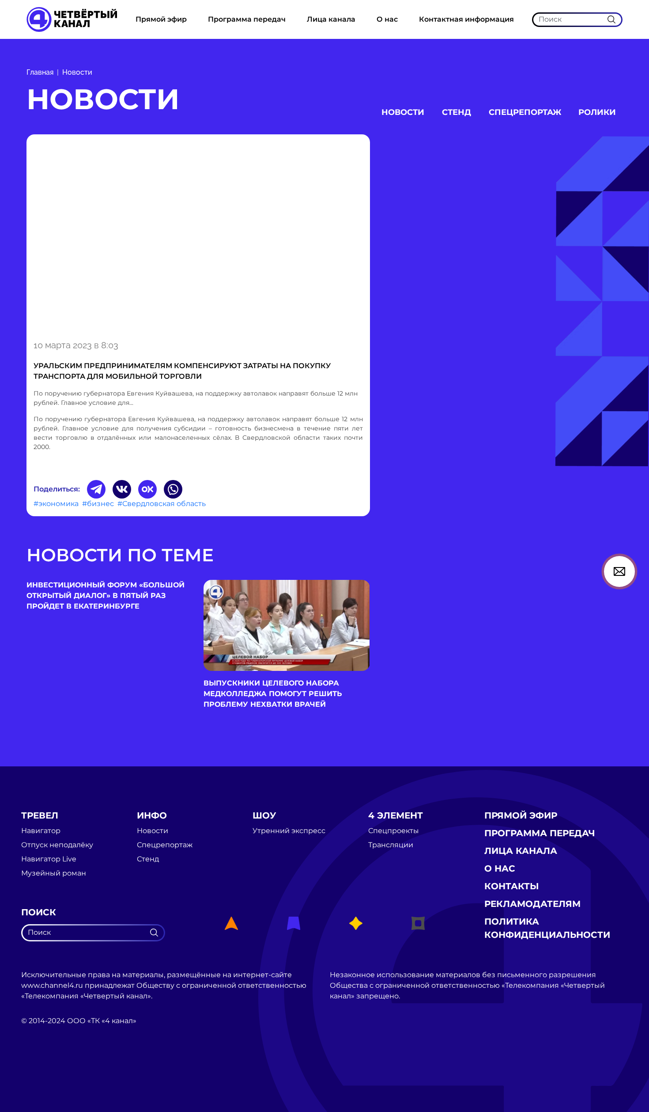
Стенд (456, 112)
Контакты (511, 886)
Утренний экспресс (289, 830)
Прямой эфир (161, 19)
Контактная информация (466, 19)
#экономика (56, 503)
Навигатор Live (48, 859)
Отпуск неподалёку (57, 845)
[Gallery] (198, 235)
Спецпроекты (393, 830)
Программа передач (247, 19)
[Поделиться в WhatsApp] (173, 489)
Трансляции (390, 845)
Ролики (597, 112)
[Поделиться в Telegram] (96, 489)
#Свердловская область (161, 503)
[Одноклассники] (147, 489)
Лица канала (331, 19)
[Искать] (611, 19)
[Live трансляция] (40, 1070)
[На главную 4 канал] (71, 19)
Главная (39, 72)
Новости (77, 72)
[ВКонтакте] (122, 489)
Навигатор (40, 830)
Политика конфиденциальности (547, 928)
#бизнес (98, 503)
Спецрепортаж (525, 112)
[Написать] (619, 571)
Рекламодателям (532, 904)
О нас (387, 19)
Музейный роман (53, 873)
